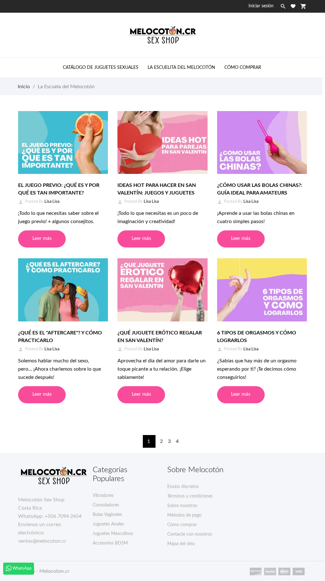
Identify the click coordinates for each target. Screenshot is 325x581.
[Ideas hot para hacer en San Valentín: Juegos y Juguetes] (162, 142)
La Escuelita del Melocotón (181, 67)
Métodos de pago (184, 515)
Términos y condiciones (190, 496)
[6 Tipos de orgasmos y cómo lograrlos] (262, 289)
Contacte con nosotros (189, 534)
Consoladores (106, 505)
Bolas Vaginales (107, 514)
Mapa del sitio (181, 544)
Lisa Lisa (51, 202)
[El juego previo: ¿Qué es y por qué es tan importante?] (63, 142)
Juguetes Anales (108, 524)
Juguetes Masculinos (113, 533)
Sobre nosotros (182, 506)
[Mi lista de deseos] (293, 6)
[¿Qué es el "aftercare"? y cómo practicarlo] (63, 289)
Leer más (42, 238)
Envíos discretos (183, 487)
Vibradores (103, 495)
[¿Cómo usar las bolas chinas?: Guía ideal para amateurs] (262, 142)
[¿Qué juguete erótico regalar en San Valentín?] (162, 289)
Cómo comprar (242, 67)
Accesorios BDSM (110, 543)
